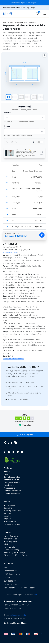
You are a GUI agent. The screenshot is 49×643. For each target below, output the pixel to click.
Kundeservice (9, 505)
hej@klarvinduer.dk (17, 615)
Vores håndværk (11, 536)
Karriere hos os (10, 539)
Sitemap (7, 519)
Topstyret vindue (20, 22)
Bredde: (7, 112)
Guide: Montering (11, 550)
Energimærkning (10, 252)
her (35, 594)
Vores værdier (10, 547)
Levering (7, 516)
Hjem (4, 22)
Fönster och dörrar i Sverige (16, 555)
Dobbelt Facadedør (12, 493)
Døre (6, 474)
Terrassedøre (9, 488)
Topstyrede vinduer (12, 482)
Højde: (7, 126)
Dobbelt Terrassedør (13, 491)
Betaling (7, 513)
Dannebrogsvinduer (12, 477)
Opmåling (8, 508)
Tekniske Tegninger (12, 524)
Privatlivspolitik (10, 541)
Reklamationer (10, 521)
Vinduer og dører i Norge (14, 552)
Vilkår (6, 544)
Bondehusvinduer (11, 480)
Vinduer (10, 22)
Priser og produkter (12, 511)
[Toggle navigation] (44, 14)
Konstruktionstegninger (13, 359)
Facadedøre (9, 485)
